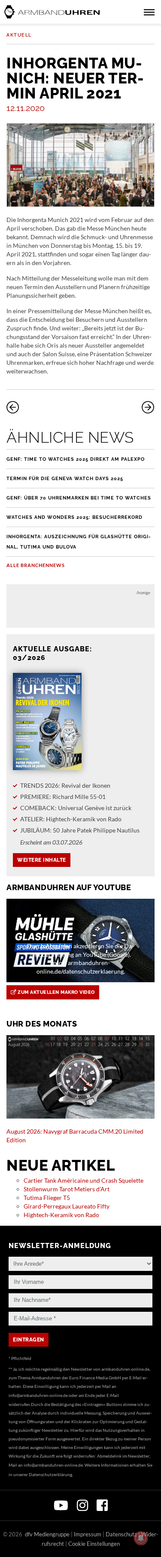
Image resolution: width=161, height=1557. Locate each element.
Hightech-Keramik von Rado (61, 1214)
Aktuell (19, 35)
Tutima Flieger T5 (47, 1197)
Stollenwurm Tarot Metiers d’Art (66, 1189)
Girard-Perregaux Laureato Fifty (66, 1206)
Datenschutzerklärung (50, 1474)
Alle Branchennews (35, 565)
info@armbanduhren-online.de (38, 1395)
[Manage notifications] (141, 1538)
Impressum (87, 1534)
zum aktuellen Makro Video (55, 992)
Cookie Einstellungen (94, 1543)
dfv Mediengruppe (47, 1534)
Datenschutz (121, 1534)
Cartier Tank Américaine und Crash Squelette (83, 1180)
